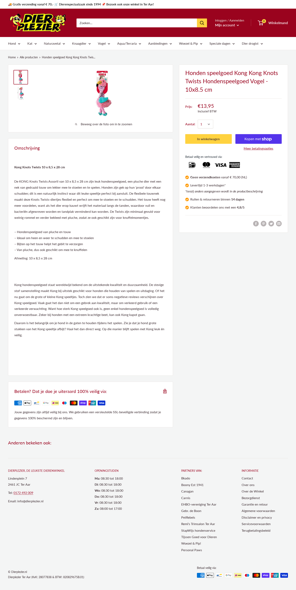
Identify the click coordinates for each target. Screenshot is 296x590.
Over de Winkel (253, 491)
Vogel (102, 43)
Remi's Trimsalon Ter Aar (198, 524)
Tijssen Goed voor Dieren (199, 537)
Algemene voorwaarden (258, 511)
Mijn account (225, 25)
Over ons (248, 485)
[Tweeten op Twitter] (271, 223)
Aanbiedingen (158, 43)
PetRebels (188, 517)
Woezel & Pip (188, 43)
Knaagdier (79, 43)
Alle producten (29, 57)
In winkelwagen (208, 139)
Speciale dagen (219, 43)
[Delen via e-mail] (279, 223)
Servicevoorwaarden (256, 524)
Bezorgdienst (251, 498)
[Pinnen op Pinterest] (263, 223)
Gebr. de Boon (191, 511)
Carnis (185, 498)
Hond (12, 43)
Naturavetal (52, 43)
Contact (247, 478)
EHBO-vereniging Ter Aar (198, 504)
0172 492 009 (23, 492)
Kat (29, 43)
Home (12, 57)
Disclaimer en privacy (257, 517)
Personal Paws (191, 550)
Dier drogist (250, 43)
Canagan (187, 491)
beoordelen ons (213, 207)
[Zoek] (202, 23)
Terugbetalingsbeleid (256, 530)
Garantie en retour (255, 504)
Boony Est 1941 (192, 485)
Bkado (185, 478)
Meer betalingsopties (258, 148)
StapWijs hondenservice (198, 530)
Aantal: (190, 124)
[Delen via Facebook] (256, 223)
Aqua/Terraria (127, 43)
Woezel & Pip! (191, 543)
